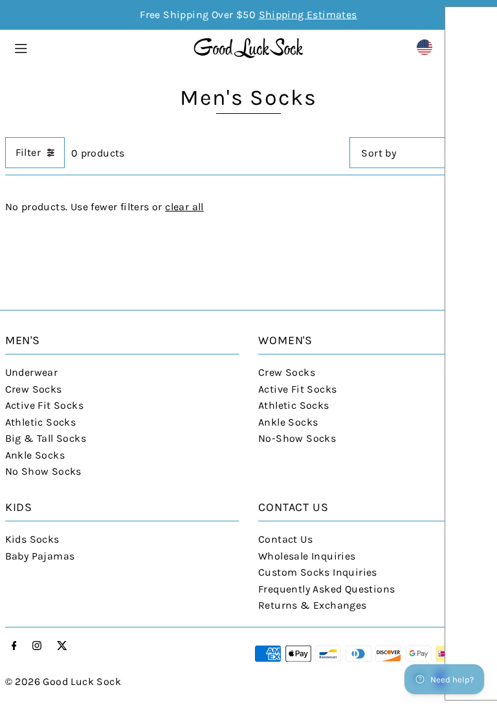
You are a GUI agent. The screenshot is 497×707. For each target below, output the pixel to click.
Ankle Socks (35, 455)
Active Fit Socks (44, 405)
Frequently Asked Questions (326, 589)
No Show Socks (43, 471)
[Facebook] (14, 646)
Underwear (31, 372)
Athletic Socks (40, 422)
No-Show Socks (297, 438)
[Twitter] (62, 646)
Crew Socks (33, 389)
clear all (184, 207)
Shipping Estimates (308, 14)
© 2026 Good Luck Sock (63, 681)
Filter (28, 152)
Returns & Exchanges (312, 605)
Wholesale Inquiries (307, 556)
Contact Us (285, 539)
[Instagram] (36, 646)
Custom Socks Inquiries (317, 572)
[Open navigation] (97, 46)
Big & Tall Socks (45, 438)
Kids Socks (32, 539)
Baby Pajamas (40, 556)
